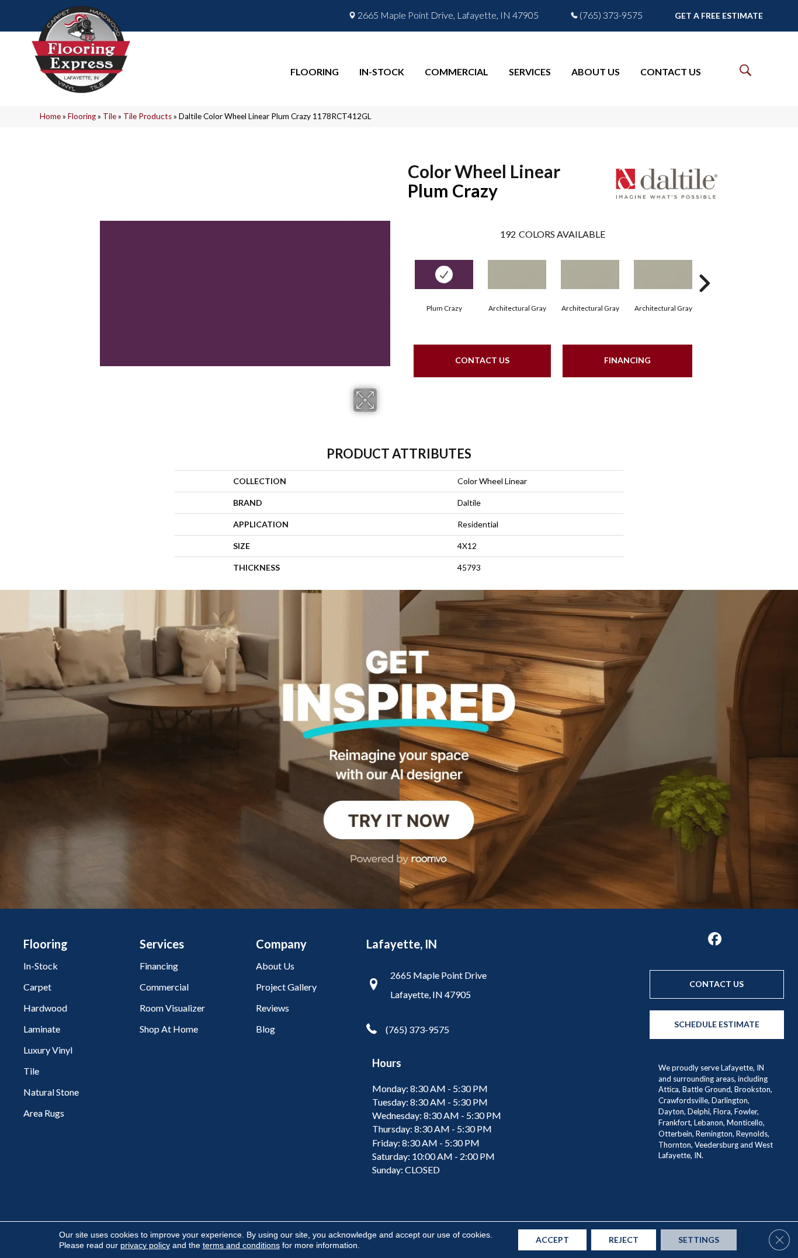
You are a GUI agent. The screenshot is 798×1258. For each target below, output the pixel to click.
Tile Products (147, 116)
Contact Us (482, 360)
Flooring (82, 116)
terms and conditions (241, 1245)
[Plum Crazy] (444, 274)
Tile (109, 116)
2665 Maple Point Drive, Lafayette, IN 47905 (448, 15)
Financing (627, 360)
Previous (402, 266)
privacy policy (145, 1245)
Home (50, 116)
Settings (698, 1240)
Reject (624, 1240)
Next (704, 266)
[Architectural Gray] (517, 274)
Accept (552, 1240)
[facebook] (714, 939)
